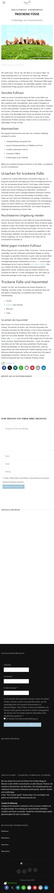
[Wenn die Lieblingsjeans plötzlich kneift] (36, 383)
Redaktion (4, 831)
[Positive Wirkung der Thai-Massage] (6, 765)
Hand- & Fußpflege (19, 10)
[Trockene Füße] (27, 42)
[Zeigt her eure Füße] (6, 744)
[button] (4, 368)
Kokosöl (9, 305)
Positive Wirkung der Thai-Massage (27, 764)
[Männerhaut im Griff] (27, 532)
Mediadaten (5, 838)
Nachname (8, 676)
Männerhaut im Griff (27, 550)
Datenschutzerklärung (27, 719)
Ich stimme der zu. (21, 719)
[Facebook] (19, 871)
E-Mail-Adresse (11, 688)
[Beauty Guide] (27, 864)
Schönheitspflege (35, 10)
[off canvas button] (4, 2)
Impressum (5, 844)
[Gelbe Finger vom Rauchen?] (6, 755)
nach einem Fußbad (37, 264)
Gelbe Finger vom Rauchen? (24, 754)
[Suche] (50, 3)
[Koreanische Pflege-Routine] (9, 400)
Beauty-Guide (7, 65)
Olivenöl (14, 338)
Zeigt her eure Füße (21, 744)
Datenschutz (5, 851)
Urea (38, 261)
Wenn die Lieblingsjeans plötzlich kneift (27, 635)
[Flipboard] (35, 870)
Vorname (7, 665)
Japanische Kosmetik (10, 388)
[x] (30, 870)
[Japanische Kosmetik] (11, 383)
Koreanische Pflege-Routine (13, 405)
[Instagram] (24, 871)
